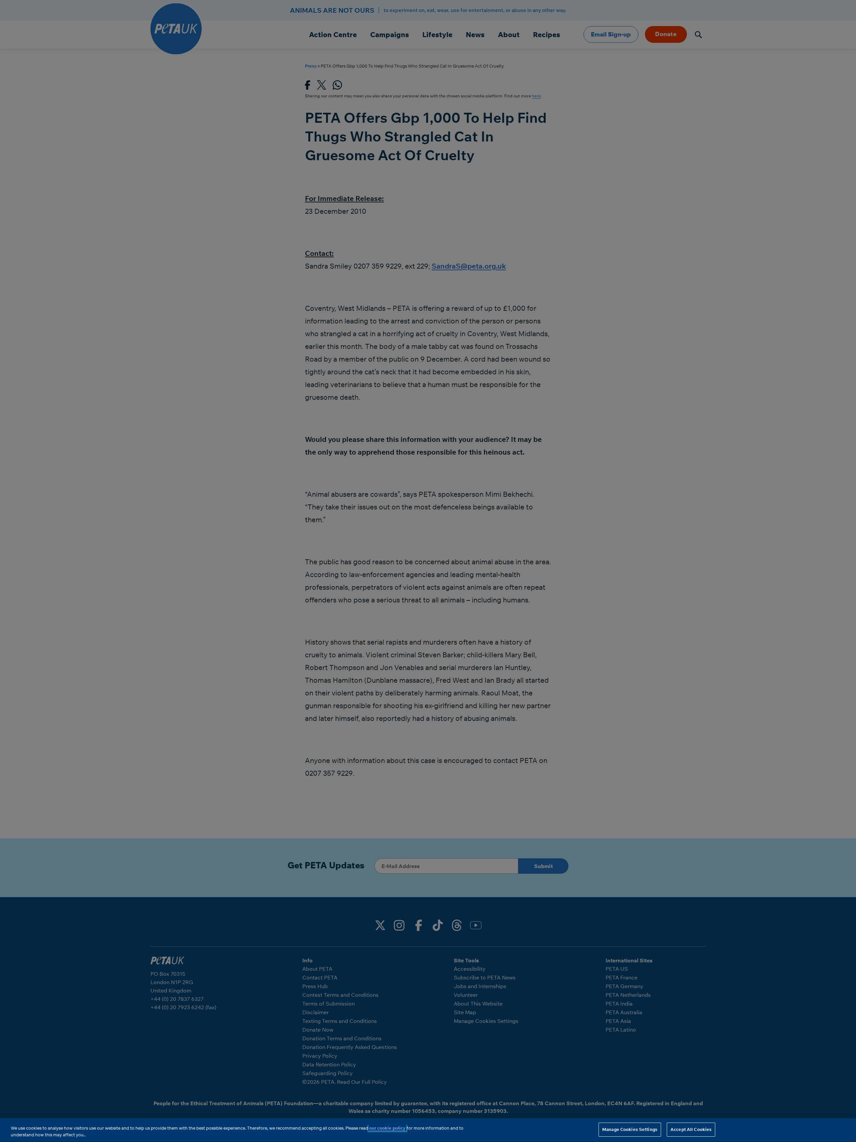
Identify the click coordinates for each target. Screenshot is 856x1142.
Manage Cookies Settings (629, 1129)
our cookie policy (387, 1128)
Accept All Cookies (691, 1129)
